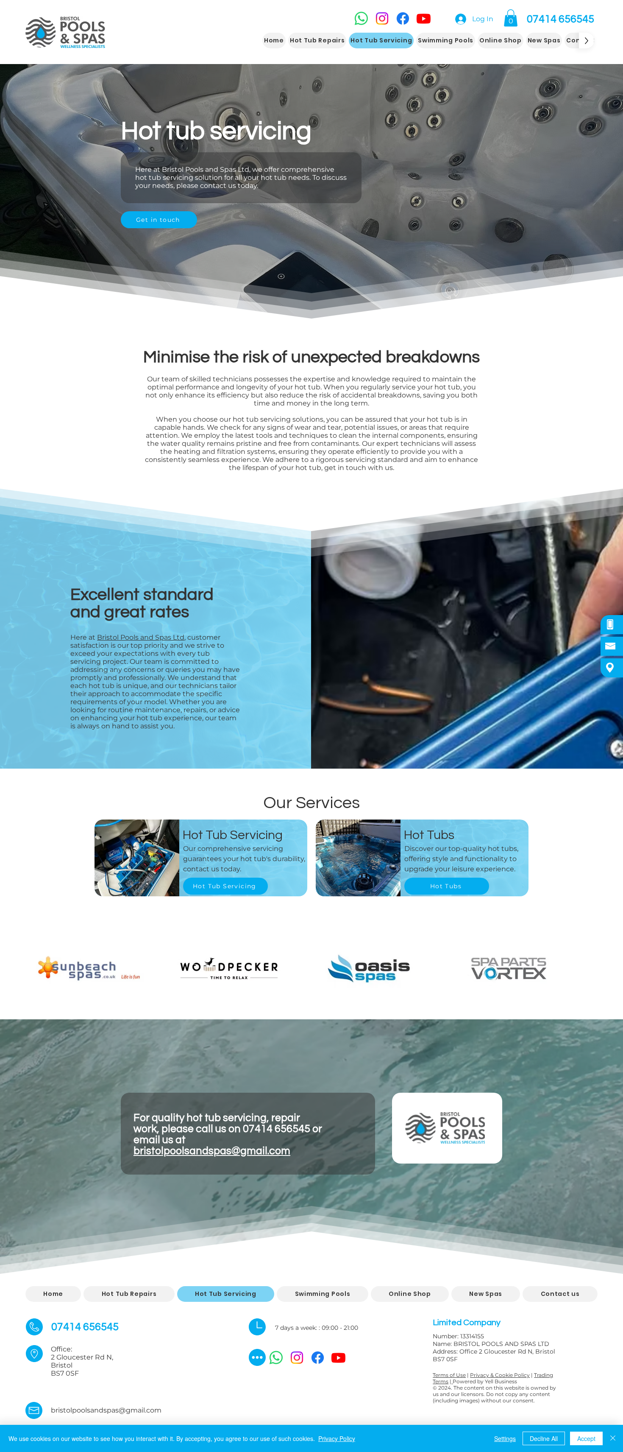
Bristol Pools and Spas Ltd (140, 637)
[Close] (613, 1438)
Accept (586, 1438)
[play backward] (36, 968)
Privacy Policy (336, 1438)
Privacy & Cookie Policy (500, 1375)
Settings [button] (505, 1438)
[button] (510, 18)
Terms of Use (449, 1375)
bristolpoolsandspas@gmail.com (212, 1150)
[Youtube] (423, 18)
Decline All (544, 1438)
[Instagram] (382, 18)
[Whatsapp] (361, 18)
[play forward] (587, 968)
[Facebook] (403, 18)
